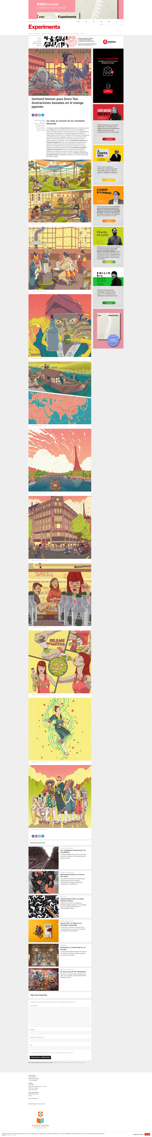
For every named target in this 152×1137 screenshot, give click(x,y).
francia (43, 127)
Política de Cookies (11, 1135)
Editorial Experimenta (33, 1094)
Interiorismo (51, 33)
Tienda (82, 33)
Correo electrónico (37, 1037)
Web (31, 1045)
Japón (43, 128)
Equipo (30, 1095)
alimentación (38, 125)
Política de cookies (32, 1089)
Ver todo (70, 33)
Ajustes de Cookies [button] (138, 1134)
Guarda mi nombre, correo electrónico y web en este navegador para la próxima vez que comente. (52, 1052)
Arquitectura (37, 33)
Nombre (33, 1029)
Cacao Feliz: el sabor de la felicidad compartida (71, 924)
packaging (42, 130)
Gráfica (30, 33)
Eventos (64, 33)
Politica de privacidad (33, 1088)
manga (38, 130)
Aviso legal (31, 1084)
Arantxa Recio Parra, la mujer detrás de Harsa (72, 900)
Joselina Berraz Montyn (39, 120)
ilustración (39, 128)
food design (38, 127)
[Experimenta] (44, 27)
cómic (43, 125)
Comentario (34, 1005)
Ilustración (63, 896)
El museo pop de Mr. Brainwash (73, 972)
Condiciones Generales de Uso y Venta (37, 1086)
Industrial (43, 33)
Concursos (57, 33)
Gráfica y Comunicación (39, 123)
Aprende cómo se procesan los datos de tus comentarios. (69, 1062)
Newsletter (76, 33)
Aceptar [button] (147, 1134)
